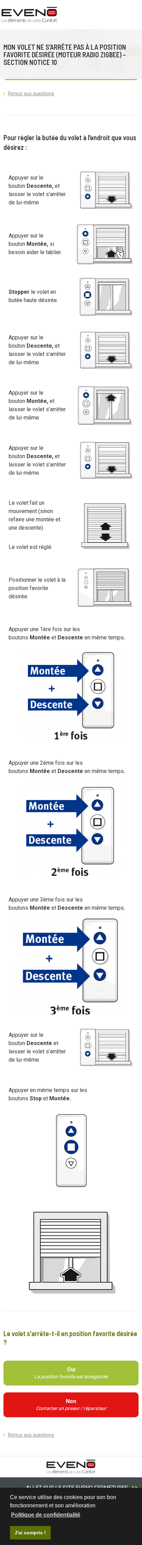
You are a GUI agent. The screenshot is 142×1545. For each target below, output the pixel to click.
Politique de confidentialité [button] (45, 1515)
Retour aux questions (31, 93)
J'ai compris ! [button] (30, 1532)
